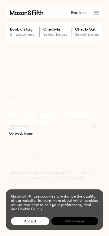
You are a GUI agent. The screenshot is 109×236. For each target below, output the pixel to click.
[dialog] (54, 209)
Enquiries (78, 13)
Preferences (75, 221)
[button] (95, 126)
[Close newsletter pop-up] (95, 126)
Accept (30, 221)
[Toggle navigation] (96, 12)
